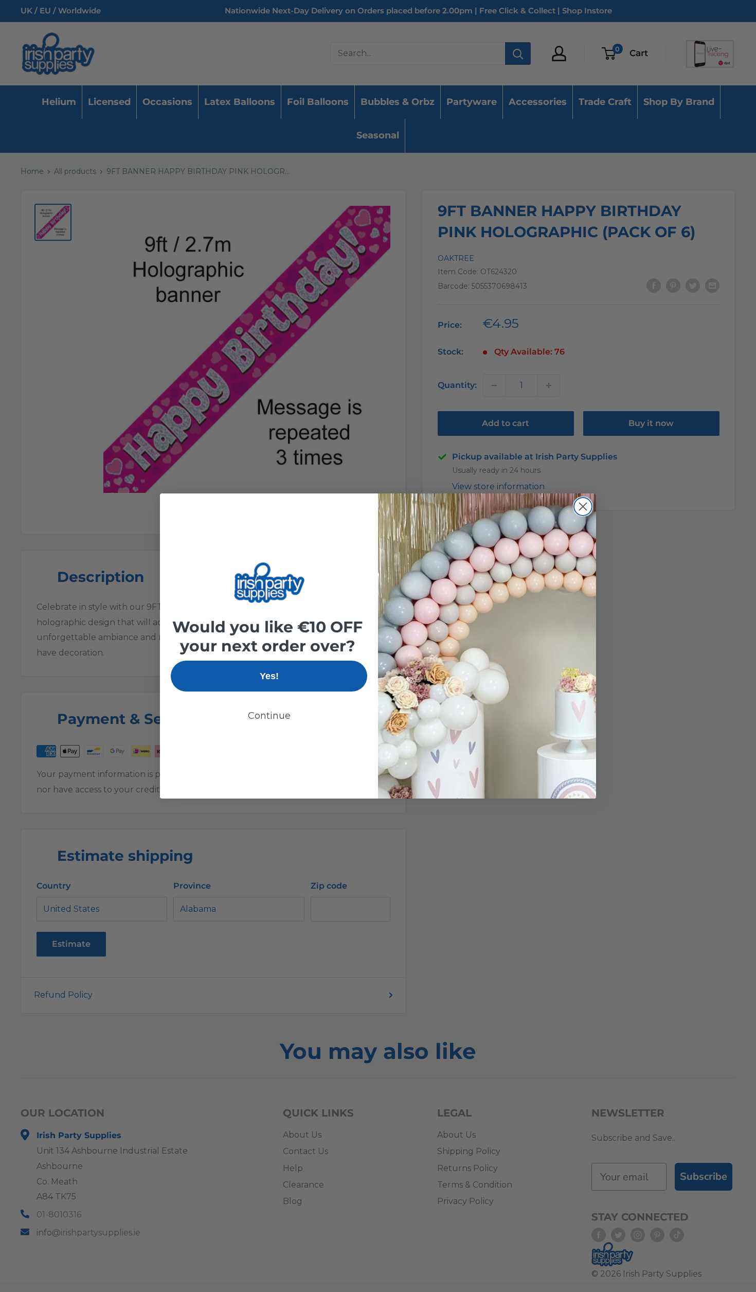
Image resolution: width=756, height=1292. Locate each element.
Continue (269, 715)
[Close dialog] (583, 507)
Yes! (269, 676)
